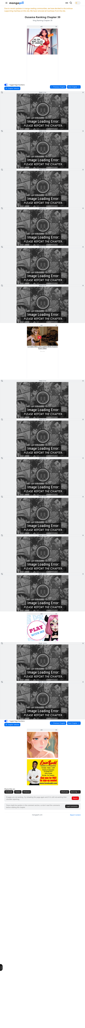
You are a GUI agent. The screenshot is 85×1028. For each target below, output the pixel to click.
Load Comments (72, 806)
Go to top (74, 792)
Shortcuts (64, 792)
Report (75, 798)
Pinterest (27, 792)
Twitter (17, 792)
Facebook (9, 792)
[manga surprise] (67, 3)
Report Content (75, 815)
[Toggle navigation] (6, 3)
